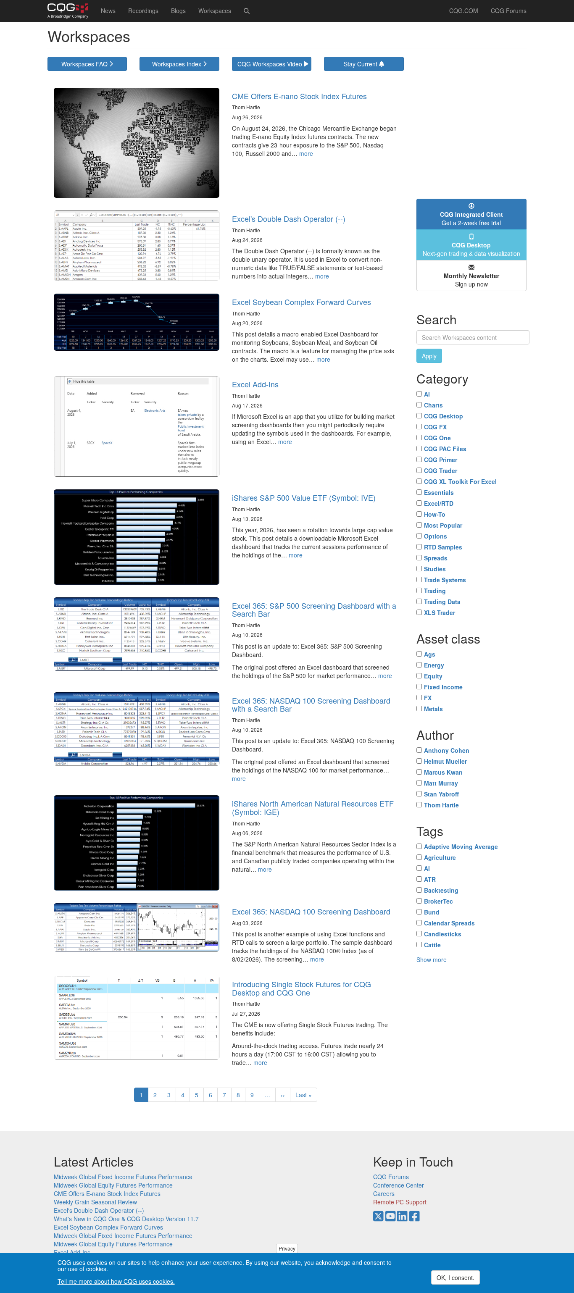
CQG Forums (509, 10)
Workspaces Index (177, 64)
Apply (429, 356)
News (108, 10)
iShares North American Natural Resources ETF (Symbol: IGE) (313, 807)
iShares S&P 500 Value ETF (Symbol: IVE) (304, 497)
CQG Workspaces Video (270, 64)
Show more (431, 959)
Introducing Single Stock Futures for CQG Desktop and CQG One (301, 988)
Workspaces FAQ (85, 64)
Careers (384, 1193)
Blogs (178, 10)
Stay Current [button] (361, 64)
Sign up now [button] (471, 279)
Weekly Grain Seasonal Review (95, 1202)
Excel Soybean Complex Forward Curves (301, 301)
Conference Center (398, 1185)
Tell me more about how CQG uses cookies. (116, 1281)
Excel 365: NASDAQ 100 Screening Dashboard (311, 911)
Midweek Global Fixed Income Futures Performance (123, 1176)
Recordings (143, 10)
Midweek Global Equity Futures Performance (113, 1185)
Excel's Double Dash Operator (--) (288, 218)
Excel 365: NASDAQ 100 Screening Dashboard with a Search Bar (311, 704)
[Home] (71, 10)
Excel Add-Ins (255, 383)
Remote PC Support (400, 1202)
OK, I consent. (455, 1277)
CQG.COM (463, 10)
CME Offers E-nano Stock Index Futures (299, 95)
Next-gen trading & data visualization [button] (471, 249)
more (306, 153)
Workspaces (214, 10)
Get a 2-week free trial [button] (471, 218)
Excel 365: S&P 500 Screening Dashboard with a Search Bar (314, 609)
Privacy (287, 1248)
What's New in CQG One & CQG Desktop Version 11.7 (126, 1218)
